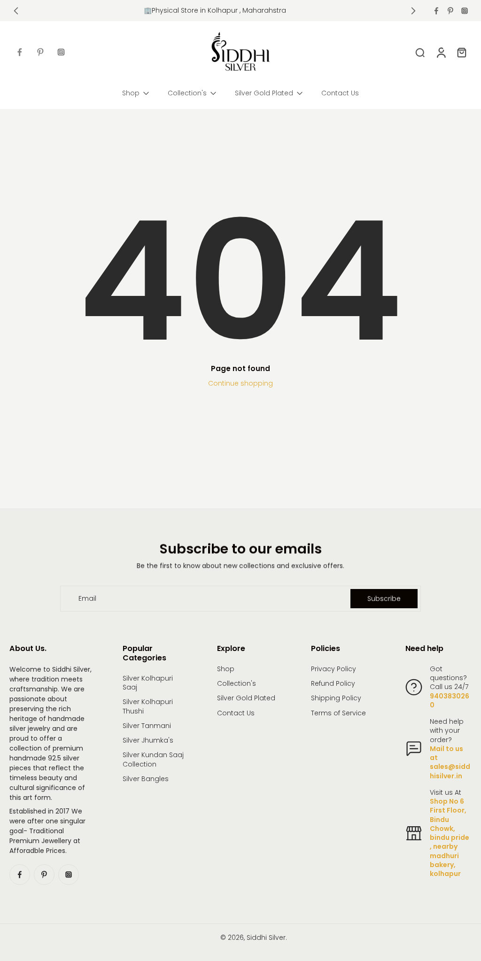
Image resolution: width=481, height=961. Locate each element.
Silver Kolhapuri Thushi (148, 706)
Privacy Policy (333, 669)
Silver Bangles (146, 779)
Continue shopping (240, 383)
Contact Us (236, 713)
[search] (420, 52)
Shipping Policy (336, 698)
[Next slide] (413, 10)
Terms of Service (338, 713)
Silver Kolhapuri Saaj (148, 683)
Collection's (236, 683)
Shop (225, 669)
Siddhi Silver (266, 937)
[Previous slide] (16, 10)
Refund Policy (333, 683)
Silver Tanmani (147, 725)
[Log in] (440, 52)
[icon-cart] (461, 52)
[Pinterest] (450, 10)
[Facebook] (436, 10)
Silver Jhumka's (148, 740)
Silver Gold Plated (246, 698)
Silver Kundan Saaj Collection (153, 759)
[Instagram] (465, 10)
